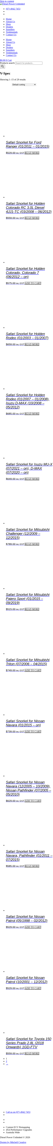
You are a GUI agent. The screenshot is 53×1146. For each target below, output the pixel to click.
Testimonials (12, 32)
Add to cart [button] (33, 283)
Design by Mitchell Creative (13, 1142)
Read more (32, 153)
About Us (10, 21)
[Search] (2, 67)
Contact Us (11, 34)
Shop (8, 24)
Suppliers (10, 29)
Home (9, 19)
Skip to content (7, 1)
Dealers (9, 27)
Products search (7, 63)
